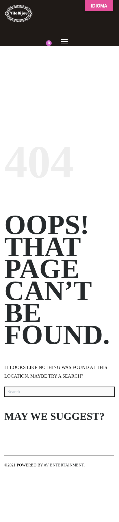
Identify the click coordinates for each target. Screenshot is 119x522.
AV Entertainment (64, 465)
